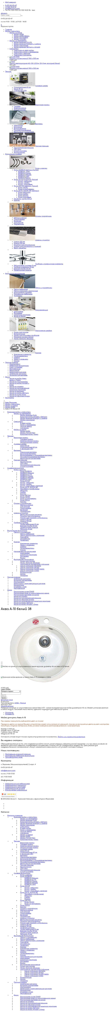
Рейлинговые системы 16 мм (25, 265)
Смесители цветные (22, 53)
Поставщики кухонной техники (18, 754)
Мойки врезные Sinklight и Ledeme (27, 44)
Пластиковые (19, 219)
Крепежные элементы (22, 354)
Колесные (17, 221)
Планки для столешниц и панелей (27, 246)
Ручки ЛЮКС (23, 187)
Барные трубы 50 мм (22, 269)
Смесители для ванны (22, 55)
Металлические (20, 218)
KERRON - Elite (24, 171)
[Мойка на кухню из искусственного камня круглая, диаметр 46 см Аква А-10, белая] (44, 684)
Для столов (18, 222)
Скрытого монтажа (22, 315)
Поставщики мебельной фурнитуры (19, 756)
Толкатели (18, 296)
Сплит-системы (20, 151)
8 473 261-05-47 (11, 5)
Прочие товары (11, 362)
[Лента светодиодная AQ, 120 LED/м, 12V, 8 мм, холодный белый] (12, 62)
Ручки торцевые (24, 197)
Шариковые (18, 311)
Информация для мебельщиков (17, 784)
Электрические (20, 108)
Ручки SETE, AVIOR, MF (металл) (26, 191)
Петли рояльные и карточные (26, 291)
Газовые (17, 106)
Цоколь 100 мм (19, 241)
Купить (4, 698)
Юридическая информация (16, 790)
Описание (9, 712)
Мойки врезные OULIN (23, 42)
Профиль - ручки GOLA (23, 199)
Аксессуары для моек (17, 372)
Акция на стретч (16, 386)
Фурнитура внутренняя (15, 273)
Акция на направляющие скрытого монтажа (19, 389)
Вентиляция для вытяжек (24, 132)
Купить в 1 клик (7, 700)
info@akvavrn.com (12, 8)
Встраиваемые (20, 128)
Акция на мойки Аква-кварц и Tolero (18, 379)
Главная (8, 29)
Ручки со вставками (26, 189)
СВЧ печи (17, 149)
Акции (7, 377)
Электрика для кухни (17, 374)
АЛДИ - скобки (23, 183)
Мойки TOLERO (20, 39)
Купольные (18, 127)
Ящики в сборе (19, 316)
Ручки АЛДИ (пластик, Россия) (26, 179)
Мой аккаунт (10, 2)
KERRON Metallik (24, 175)
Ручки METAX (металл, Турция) (26, 186)
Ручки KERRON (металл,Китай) (26, 170)
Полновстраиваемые (22, 130)
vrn (4, 13)
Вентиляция (14, 370)
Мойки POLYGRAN (21, 37)
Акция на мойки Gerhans (19, 393)
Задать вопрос (7, 706)
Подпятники (19, 224)
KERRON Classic (24, 173)
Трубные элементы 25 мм (24, 267)
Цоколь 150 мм (19, 243)
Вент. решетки (20, 248)
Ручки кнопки (23, 195)
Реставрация (14, 369)
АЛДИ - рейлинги (25, 181)
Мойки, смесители (12, 31)
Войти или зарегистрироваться (71, 737)
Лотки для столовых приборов (26, 335)
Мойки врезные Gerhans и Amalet (27, 47)
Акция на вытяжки (16, 391)
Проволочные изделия (22, 270)
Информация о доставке (15, 787)
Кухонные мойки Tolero (29, 434)
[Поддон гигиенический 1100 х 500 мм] (14, 57)
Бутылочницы (19, 334)
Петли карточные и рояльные (32, 940)
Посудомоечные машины (24, 148)
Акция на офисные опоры (19, 396)
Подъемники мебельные (23, 294)
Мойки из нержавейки (18, 41)
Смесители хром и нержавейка (26, 52)
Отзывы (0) (9, 714)
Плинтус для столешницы (24, 245)
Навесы (17, 358)
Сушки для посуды (21, 332)
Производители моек (13, 757)
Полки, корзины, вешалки (23, 338)
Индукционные (20, 109)
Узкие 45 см (18, 89)
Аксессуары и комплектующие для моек (29, 583)
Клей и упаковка (15, 367)
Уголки (16, 361)
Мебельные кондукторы (19, 366)
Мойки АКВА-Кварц (21, 36)
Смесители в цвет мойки (24, 50)
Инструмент (14, 364)
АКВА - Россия (20, 703)
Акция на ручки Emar (17, 394)
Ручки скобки (23, 194)
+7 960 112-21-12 (10, 7)
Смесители (13, 49)
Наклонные (18, 125)
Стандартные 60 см (22, 87)
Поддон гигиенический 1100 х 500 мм (24, 58)
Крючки (17, 200)
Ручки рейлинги (24, 192)
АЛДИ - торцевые (25, 184)
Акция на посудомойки (18, 382)
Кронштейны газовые (23, 292)
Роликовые (18, 313)
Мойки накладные (21, 45)
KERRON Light (23, 176)
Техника (8, 71)
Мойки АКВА (19, 34)
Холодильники (19, 152)
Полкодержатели (21, 356)
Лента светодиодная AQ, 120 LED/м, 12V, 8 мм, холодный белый (34, 63)
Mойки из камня (15, 33)
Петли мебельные (21, 289)
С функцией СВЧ (20, 90)
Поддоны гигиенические (23, 337)
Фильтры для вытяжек (18, 375)
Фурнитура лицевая (13, 154)
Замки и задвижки (21, 359)
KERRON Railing (24, 178)
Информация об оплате (15, 788)
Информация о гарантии (15, 785)
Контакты (9, 398)
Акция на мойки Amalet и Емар (26, 604)
